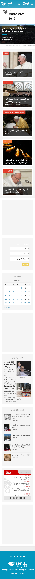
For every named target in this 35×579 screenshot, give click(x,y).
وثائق (5, 171)
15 (21, 295)
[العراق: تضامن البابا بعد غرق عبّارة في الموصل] (17, 182)
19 (9, 299)
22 (21, 299)
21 (17, 299)
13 (13, 295)
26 (9, 303)
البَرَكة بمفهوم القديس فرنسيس (21, 455)
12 (9, 295)
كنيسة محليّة (7, 141)
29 (21, 303)
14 (17, 295)
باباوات (6, 53)
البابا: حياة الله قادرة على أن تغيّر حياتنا (21, 426)
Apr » (9, 307)
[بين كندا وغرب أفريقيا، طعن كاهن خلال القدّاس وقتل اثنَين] (17, 152)
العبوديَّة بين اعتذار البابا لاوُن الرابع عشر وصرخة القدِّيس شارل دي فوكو (21, 416)
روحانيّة (17, 112)
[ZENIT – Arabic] (10, 4)
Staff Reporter (7, 39)
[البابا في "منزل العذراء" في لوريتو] (17, 123)
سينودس (6, 112)
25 (6, 303)
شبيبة (5, 83)
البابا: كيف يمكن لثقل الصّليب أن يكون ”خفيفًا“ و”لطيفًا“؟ (21, 446)
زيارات (12, 112)
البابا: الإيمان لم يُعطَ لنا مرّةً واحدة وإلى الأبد (10, 364)
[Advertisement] (17, 217)
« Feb (5, 307)
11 (6, 295)
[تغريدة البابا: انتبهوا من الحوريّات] (17, 64)
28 (17, 303)
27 (13, 303)
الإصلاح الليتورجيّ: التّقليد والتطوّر (21, 435)
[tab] (11, 472)
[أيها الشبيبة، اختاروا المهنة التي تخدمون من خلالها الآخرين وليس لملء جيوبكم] (17, 94)
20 (13, 299)
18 (6, 299)
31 (29, 303)
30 (25, 303)
